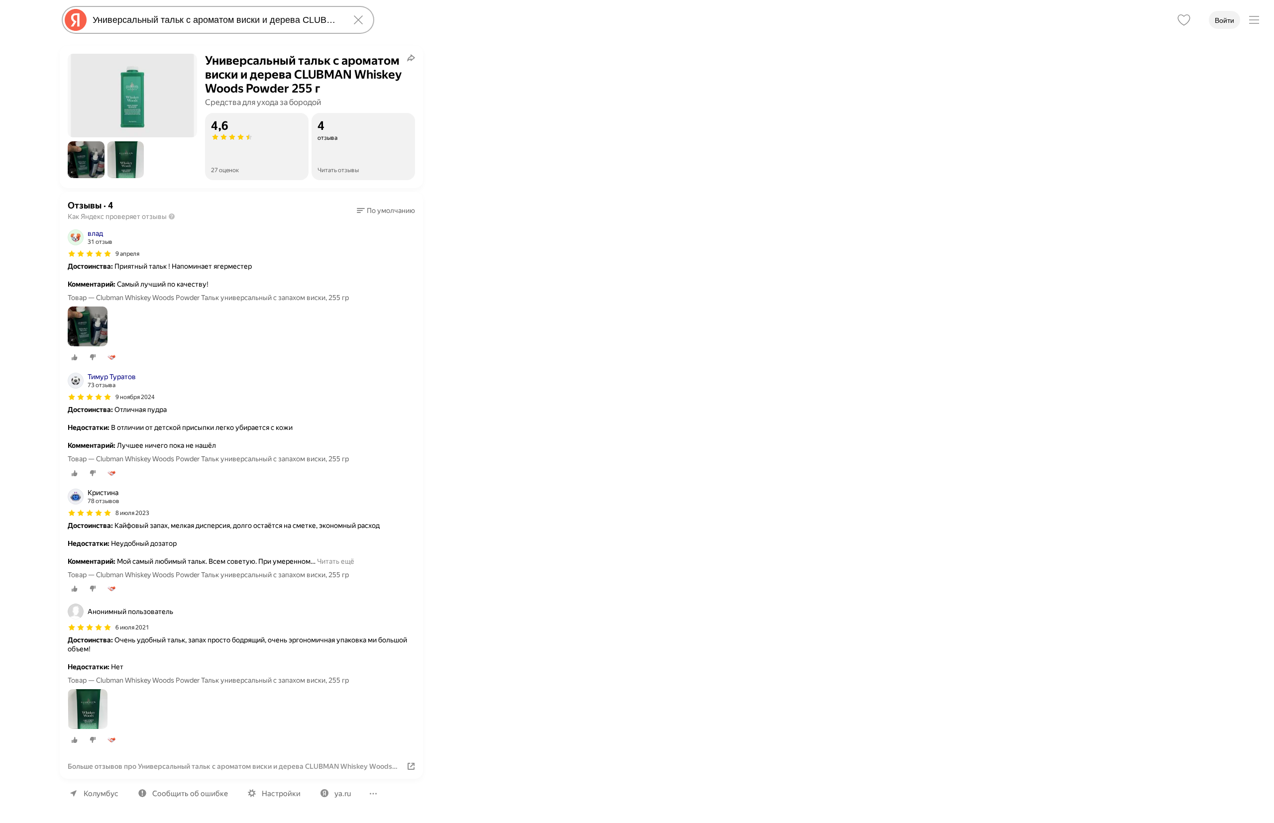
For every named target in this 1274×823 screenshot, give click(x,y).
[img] (89, 254)
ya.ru (342, 793)
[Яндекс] (76, 20)
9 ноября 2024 (135, 397)
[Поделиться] (411, 58)
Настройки (281, 793)
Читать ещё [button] (335, 561)
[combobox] (216, 20)
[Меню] (1254, 20)
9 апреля (127, 253)
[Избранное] (1184, 20)
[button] (86, 159)
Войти (1224, 20)
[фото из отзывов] (87, 327)
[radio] (75, 357)
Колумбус (101, 793)
